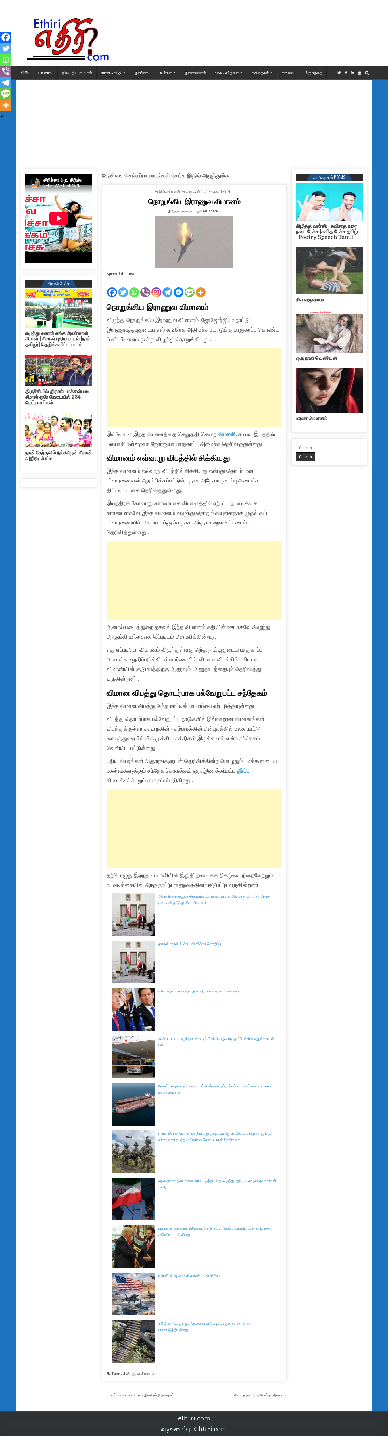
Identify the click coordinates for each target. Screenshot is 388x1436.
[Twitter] (339, 72)
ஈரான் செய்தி (111, 72)
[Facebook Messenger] (178, 287)
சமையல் (288, 72)
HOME (25, 72)
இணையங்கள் (195, 72)
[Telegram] (167, 287)
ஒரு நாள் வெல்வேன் (316, 358)
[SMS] (190, 287)
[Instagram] (156, 287)
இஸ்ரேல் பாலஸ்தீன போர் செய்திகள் (183, 191)
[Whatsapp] (134, 287)
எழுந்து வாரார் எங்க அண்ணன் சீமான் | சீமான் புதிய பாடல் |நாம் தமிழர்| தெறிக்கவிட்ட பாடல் (57, 338)
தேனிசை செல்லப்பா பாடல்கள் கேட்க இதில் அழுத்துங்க (165, 175)
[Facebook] (346, 72)
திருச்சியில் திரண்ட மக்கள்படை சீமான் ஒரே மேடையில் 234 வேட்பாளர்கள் (58, 396)
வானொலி (45, 72)
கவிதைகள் (260, 72)
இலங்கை (142, 72)
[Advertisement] (194, 122)
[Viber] (145, 287)
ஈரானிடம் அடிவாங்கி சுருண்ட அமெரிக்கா (189, 1276)
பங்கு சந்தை (313, 72)
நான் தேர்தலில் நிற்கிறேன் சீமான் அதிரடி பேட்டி (58, 455)
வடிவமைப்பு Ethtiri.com (194, 1429)
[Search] (367, 72)
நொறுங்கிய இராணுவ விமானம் (194, 201)
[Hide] (2, 116)
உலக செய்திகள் (227, 72)
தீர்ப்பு (242, 771)
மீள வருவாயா (310, 299)
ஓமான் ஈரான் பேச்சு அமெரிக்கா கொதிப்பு (189, 944)
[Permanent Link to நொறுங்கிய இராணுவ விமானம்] (194, 242)
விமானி (227, 434)
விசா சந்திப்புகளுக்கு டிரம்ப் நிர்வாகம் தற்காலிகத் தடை (199, 991)
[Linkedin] (352, 72)
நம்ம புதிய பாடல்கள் (77, 72)
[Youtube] (359, 72)
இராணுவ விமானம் (140, 1373)
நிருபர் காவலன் (182, 210)
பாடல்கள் (165, 72)
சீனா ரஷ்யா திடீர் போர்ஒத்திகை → (260, 1395)
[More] (201, 287)
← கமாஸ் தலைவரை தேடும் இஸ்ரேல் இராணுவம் (138, 1395)
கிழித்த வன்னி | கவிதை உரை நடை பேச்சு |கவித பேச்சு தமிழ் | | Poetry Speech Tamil (328, 231)
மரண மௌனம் (311, 418)
